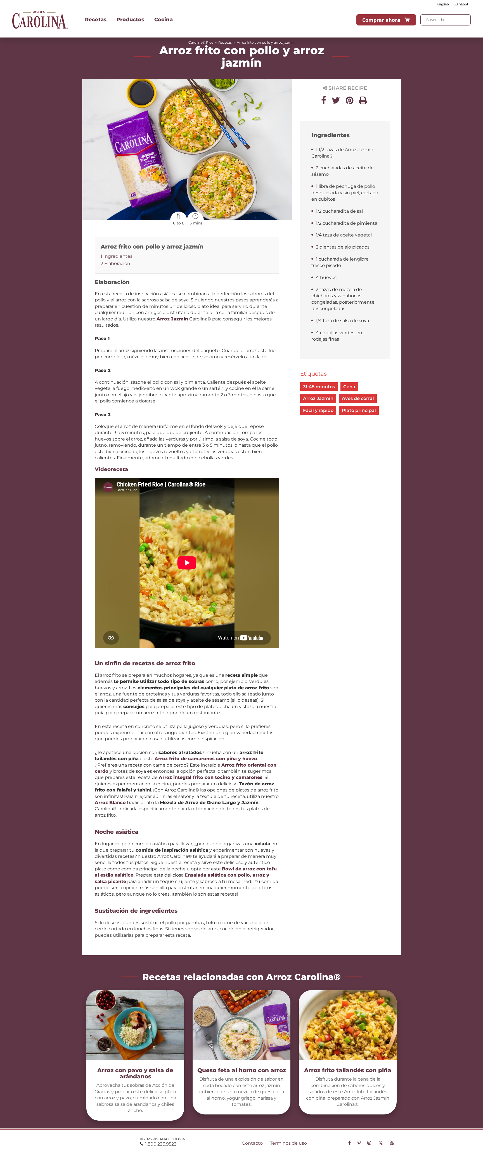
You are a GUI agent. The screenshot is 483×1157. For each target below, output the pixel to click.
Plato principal (359, 410)
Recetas (95, 20)
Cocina (163, 20)
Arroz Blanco (110, 802)
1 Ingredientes (116, 256)
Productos (130, 20)
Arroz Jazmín (318, 398)
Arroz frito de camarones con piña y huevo (206, 758)
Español (461, 4)
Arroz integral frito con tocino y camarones (210, 777)
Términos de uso (288, 1143)
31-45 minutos (319, 386)
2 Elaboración (115, 263)
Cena (349, 386)
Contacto (252, 1143)
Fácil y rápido (318, 410)
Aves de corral (358, 398)
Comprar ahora (381, 20)
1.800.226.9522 (160, 1144)
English (443, 4)
